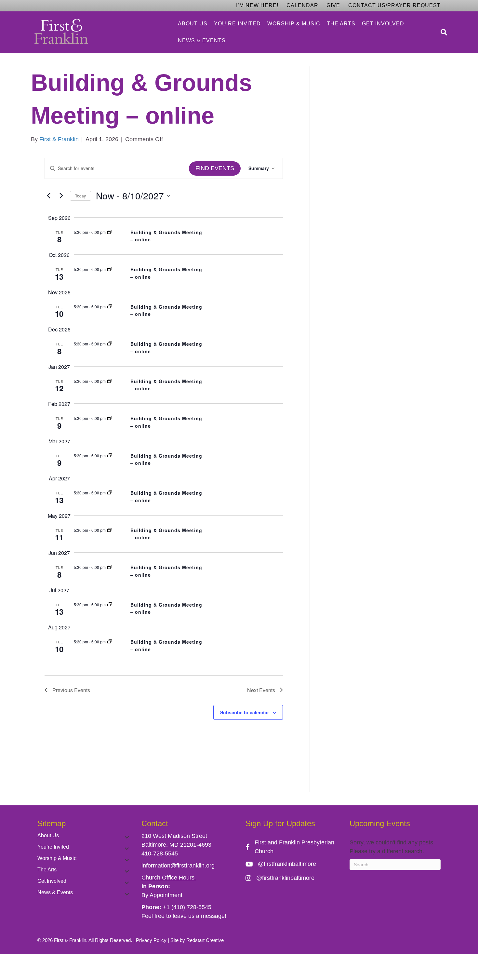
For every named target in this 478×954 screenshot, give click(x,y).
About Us (192, 23)
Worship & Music (293, 23)
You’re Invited (237, 23)
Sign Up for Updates (280, 823)
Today (80, 195)
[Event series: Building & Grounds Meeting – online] (109, 232)
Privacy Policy (151, 940)
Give (333, 5)
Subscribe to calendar (244, 712)
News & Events (202, 40)
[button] (126, 837)
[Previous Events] (48, 196)
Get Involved (383, 23)
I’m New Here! (257, 5)
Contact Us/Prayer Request (394, 5)
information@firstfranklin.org (178, 865)
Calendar (302, 5)
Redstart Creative (205, 940)
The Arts (341, 23)
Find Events (214, 168)
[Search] (442, 32)
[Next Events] (61, 196)
